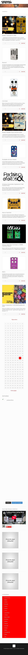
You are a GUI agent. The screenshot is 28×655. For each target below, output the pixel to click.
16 (22, 325)
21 (15, 328)
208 (22, 380)
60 (12, 339)
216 (22, 383)
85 (15, 346)
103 (20, 351)
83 (10, 346)
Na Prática (6, 619)
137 (5, 362)
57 (5, 339)
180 (12, 374)
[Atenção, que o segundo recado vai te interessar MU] (14, 456)
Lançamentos (6, 612)
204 (12, 380)
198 (17, 378)
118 (17, 355)
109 (15, 353)
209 (5, 383)
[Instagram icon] (15, 650)
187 (10, 376)
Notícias (5, 621)
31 (20, 330)
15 (20, 325)
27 (10, 330)
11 (10, 325)
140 (12, 362)
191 (20, 376)
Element (4, 62)
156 (12, 367)
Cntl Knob (4, 101)
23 (20, 328)
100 (12, 351)
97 (5, 351)
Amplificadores (7, 597)
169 (5, 371)
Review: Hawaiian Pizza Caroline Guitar (12, 132)
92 (12, 348)
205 (15, 380)
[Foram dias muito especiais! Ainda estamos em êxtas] (14, 469)
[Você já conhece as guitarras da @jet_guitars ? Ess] (14, 446)
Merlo (3, 272)
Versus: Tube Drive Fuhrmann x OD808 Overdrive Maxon (12, 245)
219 (10, 385)
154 (8, 367)
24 (22, 328)
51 (10, 337)
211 (10, 383)
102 (17, 351)
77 (15, 344)
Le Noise (6, 614)
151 (20, 364)
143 (20, 362)
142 (17, 362)
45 (15, 335)
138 (8, 362)
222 (17, 385)
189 (15, 376)
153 (5, 367)
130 (8, 360)
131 (10, 360)
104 (22, 351)
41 (5, 335)
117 (15, 355)
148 (12, 364)
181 (15, 374)
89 (5, 348)
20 (12, 328)
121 (5, 358)
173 (15, 371)
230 (17, 387)
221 (15, 385)
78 (17, 344)
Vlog (5, 636)
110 (17, 353)
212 (12, 383)
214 (17, 383)
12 (12, 325)
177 (5, 374)
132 (12, 360)
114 (8, 355)
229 (15, 387)
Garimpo (6, 608)
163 (10, 369)
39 (20, 332)
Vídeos (5, 634)
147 (10, 364)
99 (10, 351)
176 (22, 371)
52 (12, 337)
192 (22, 376)
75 (10, 344)
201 (5, 380)
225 (5, 387)
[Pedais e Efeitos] (6, 2)
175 (20, 371)
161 (5, 369)
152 (22, 364)
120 (22, 355)
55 (20, 337)
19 (10, 328)
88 (22, 346)
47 (20, 335)
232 (22, 387)
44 (12, 335)
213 (15, 383)
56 (22, 337)
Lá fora (5, 610)
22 (17, 328)
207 (20, 380)
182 (17, 374)
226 (8, 387)
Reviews (5, 627)
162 (8, 369)
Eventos (5, 606)
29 (15, 330)
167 (20, 369)
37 (15, 332)
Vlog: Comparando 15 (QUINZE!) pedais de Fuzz (13, 305)
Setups (5, 630)
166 (17, 369)
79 (20, 344)
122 (8, 358)
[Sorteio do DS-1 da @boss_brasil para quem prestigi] (14, 452)
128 (22, 358)
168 (22, 369)
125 (15, 358)
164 (12, 369)
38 (17, 332)
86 (17, 346)
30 (17, 330)
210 (8, 383)
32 (22, 330)
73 (5, 344)
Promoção (6, 625)
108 (12, 353)
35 (10, 332)
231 (20, 387)
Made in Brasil (7, 617)
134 (17, 360)
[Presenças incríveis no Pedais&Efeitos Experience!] (14, 491)
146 (8, 364)
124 (12, 358)
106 (8, 353)
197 (15, 378)
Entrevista (6, 604)
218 (8, 385)
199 (20, 378)
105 (5, 353)
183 (20, 374)
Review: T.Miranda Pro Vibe (9, 35)
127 (20, 358)
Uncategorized (7, 632)
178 (8, 374)
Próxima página (13, 390)
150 (17, 364)
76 (12, 344)
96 (22, 348)
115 (10, 355)
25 (5, 330)
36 (12, 332)
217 (5, 385)
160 (22, 367)
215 (20, 383)
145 (5, 364)
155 (10, 367)
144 (22, 362)
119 (20, 355)
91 (10, 348)
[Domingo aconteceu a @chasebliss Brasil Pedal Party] (14, 420)
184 (22, 374)
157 (15, 367)
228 (12, 387)
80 (22, 344)
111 (20, 353)
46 (17, 335)
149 (15, 364)
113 (5, 355)
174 (17, 371)
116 (12, 355)
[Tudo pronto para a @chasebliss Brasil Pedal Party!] (14, 439)
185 (5, 376)
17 (5, 328)
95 (20, 348)
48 (22, 335)
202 (8, 380)
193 (5, 378)
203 (10, 380)
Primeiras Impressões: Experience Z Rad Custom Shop (12, 184)
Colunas (5, 601)
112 (22, 353)
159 (20, 367)
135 (20, 360)
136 (22, 360)
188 (12, 376)
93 (15, 348)
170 (8, 371)
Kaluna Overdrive (6, 212)
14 (17, 325)
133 (15, 360)
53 (15, 337)
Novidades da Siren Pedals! (9, 159)
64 (22, 339)
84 (12, 346)
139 (10, 362)
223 (20, 385)
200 (22, 378)
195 (10, 378)
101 (15, 351)
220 (12, 385)
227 (10, 387)
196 (12, 378)
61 (15, 339)
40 (22, 332)
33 (5, 332)
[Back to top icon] (14, 646)
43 (10, 335)
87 (20, 346)
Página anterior (14, 319)
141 (15, 362)
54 (17, 337)
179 (10, 374)
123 (10, 358)
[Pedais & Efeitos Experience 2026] (14, 450)
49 (5, 337)
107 (10, 353)
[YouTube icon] (14, 650)
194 (8, 378)
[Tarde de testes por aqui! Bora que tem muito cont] (14, 404)
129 (5, 360)
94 (17, 348)
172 (12, 371)
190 (17, 376)
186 (8, 376)
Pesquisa (6, 623)
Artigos (5, 599)
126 (17, 358)
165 (15, 369)
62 (17, 339)
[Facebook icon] (12, 650)
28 (12, 330)
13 (15, 325)
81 (5, 346)
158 (17, 367)
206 (17, 380)
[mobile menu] (26, 2)
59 (10, 339)
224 (22, 385)
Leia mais (23, 43)
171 (10, 371)
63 (20, 339)
